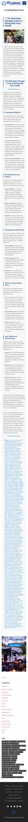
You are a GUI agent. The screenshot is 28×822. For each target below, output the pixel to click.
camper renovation (9, 459)
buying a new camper (15, 452)
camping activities (9, 471)
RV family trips (8, 551)
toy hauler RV (16, 618)
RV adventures (18, 540)
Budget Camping (5, 741)
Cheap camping (5, 753)
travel (3, 732)
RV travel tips (13, 578)
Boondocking (5, 686)
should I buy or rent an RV (14, 606)
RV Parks (17, 568)
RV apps (6, 541)
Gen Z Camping (8, 513)
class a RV (19, 500)
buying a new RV (8, 454)
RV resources (11, 571)
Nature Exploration (9, 533)
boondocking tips (11, 450)
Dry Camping (5, 700)
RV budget (15, 543)
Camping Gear (5, 692)
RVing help (17, 588)
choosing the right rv (11, 500)
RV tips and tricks (13, 577)
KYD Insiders (14, 758)
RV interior (12, 561)
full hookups (7, 512)
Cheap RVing (17, 499)
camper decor (8, 457)
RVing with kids (19, 595)
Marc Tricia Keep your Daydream (8, 764)
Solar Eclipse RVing (12, 609)
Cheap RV (11, 499)
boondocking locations (13, 447)
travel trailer (15, 620)
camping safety (8, 492)
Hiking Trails (19, 517)
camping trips (18, 493)
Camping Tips (5, 698)
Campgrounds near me (10, 469)
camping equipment (12, 479)
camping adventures (17, 471)
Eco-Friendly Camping (14, 509)
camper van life (13, 461)
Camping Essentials (15, 747)
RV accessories (11, 540)
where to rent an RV (15, 625)
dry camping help (19, 503)
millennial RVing (10, 531)
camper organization (15, 458)
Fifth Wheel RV (18, 510)
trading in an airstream (16, 619)
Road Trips (11, 768)
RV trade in (20, 577)
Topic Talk (4, 729)
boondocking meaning (9, 448)
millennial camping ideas (10, 527)
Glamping (10, 517)
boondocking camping (9, 444)
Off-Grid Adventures (6, 766)
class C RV (12, 502)
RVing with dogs (11, 595)
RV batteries (12, 541)
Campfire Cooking (14, 462)
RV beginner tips (19, 541)
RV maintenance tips (13, 565)
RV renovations (12, 570)
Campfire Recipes (21, 741)
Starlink (6, 612)
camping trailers (10, 493)
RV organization (10, 568)
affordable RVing (8, 441)
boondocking (7, 443)
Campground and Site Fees (14, 465)
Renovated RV (11, 538)
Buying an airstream (17, 454)
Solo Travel (11, 610)
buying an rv (7, 455)
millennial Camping (15, 526)
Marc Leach (10, 522)
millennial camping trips (13, 530)
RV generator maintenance (15, 554)
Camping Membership (7, 695)
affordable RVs (16, 441)
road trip (17, 538)
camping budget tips (16, 472)
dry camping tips (15, 507)
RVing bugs (7, 584)
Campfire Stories (5, 743)
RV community (14, 547)
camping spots (15, 492)
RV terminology (18, 575)
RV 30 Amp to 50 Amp (7, 709)
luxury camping (12, 520)
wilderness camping (9, 626)
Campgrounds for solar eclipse (16, 468)
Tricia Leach (9, 774)
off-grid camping (16, 534)
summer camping (11, 615)
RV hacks (17, 560)
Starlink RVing (8, 613)
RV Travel (7, 578)
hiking (14, 517)
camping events (13, 481)
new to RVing (16, 533)
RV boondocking (8, 543)
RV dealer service (13, 548)
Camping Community (9, 476)
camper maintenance (16, 457)
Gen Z (12, 512)
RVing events (8, 585)
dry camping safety (13, 506)
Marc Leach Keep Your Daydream (8, 762)
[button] (24, 3)
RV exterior (20, 550)
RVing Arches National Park (14, 582)
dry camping (11, 503)
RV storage (11, 575)
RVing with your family (10, 596)
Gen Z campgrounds (18, 512)
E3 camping (17, 753)
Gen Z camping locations (10, 515)
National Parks (17, 531)
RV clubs (18, 546)
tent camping (7, 616)
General (3, 703)
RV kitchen (17, 561)
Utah (11, 623)
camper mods (8, 458)
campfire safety (12, 464)
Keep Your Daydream (16, 519)
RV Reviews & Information (8, 715)
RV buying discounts (14, 544)
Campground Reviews (6, 745)
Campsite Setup (16, 498)
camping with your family (10, 496)
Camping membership (13, 488)
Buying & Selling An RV (7, 689)
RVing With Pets (5, 727)
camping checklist (9, 475)
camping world (19, 496)
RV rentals (19, 570)
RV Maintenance (8, 564)
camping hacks (10, 485)
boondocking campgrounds (17, 443)
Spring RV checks (19, 610)
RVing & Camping (6, 721)
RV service (10, 572)
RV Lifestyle (14, 563)
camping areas (8, 472)
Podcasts (4, 706)
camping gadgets (15, 484)
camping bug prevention (10, 474)
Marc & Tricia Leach (6, 760)
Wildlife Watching (18, 626)
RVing (8, 581)
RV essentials (14, 550)
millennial (12, 524)
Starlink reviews (19, 612)
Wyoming (14, 627)
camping (17, 469)
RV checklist (13, 546)
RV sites (15, 572)
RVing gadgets (14, 585)
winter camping (8, 627)
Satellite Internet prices (13, 603)
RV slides (13, 574)
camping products (11, 491)
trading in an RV (8, 620)
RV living (20, 563)
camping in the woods (13, 486)
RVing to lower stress (13, 594)
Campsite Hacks (8, 498)
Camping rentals (19, 491)
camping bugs (19, 474)
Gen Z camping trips (12, 516)
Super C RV (18, 615)
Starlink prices (12, 612)
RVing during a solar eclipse (16, 584)
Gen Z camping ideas (17, 513)
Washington (15, 623)
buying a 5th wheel (13, 451)
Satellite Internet (15, 601)
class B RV (7, 502)
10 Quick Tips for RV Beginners (15, 440)
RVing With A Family (6, 724)
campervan (7, 462)
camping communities (18, 475)
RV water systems (13, 579)
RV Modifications (13, 567)
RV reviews (17, 571)
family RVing (12, 510)
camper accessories (15, 455)
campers (19, 461)
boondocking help (11, 445)
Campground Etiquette (10, 467)
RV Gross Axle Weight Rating (11, 557)
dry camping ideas (9, 505)
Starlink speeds (15, 613)
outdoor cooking (17, 536)
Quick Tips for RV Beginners (11, 537)
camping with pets (17, 495)
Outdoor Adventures (9, 536)
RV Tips (6, 577)
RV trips (18, 578)
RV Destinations (5, 770)
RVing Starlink (10, 592)
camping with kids (9, 495)
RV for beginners (15, 551)
